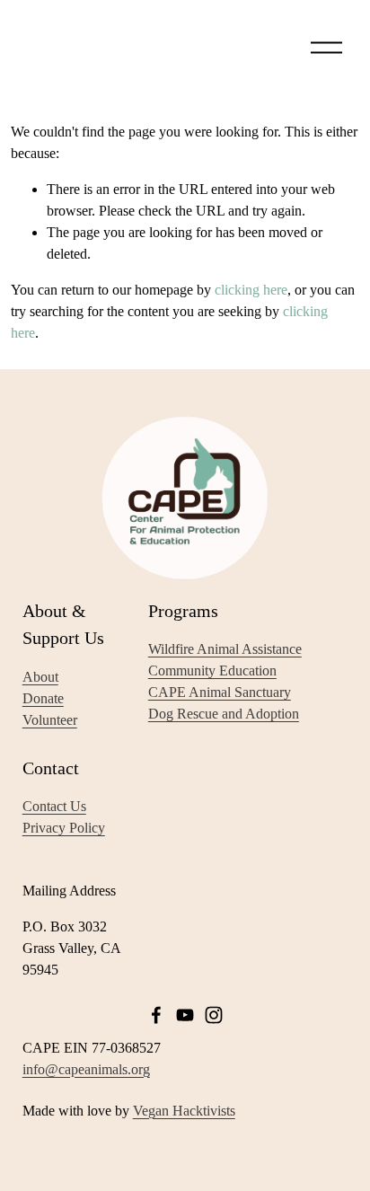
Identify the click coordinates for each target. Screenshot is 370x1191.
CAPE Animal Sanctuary (219, 692)
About (40, 676)
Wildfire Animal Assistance (225, 649)
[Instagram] (214, 1015)
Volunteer (49, 720)
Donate (43, 698)
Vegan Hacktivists (184, 1110)
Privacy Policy (63, 827)
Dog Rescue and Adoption (223, 713)
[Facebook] (156, 1015)
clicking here (251, 289)
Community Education (212, 670)
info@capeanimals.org (86, 1069)
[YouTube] (185, 1015)
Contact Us (54, 806)
